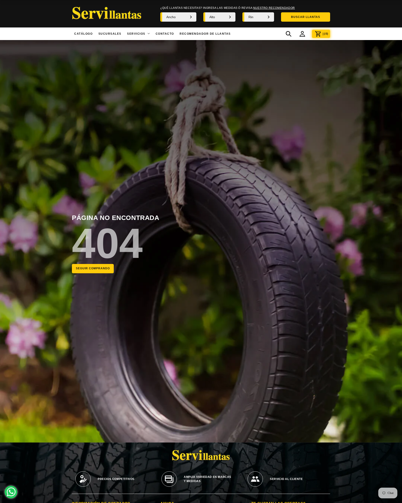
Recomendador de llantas (205, 33)
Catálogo (83, 33)
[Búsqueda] (289, 34)
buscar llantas (305, 17)
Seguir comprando (93, 268)
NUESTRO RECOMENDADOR (274, 8)
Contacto (165, 33)
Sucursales (109, 33)
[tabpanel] (115, 481)
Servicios (136, 33)
